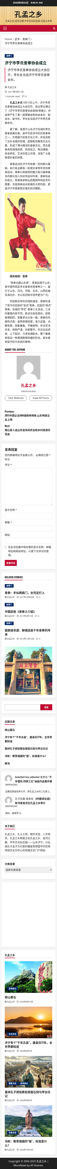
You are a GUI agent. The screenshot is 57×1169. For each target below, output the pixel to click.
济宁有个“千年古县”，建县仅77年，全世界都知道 (28, 1044)
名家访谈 (12, 1132)
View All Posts (41, 398)
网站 (7, 535)
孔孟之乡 (28, 14)
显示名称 (11, 510)
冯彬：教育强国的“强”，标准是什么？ (26, 756)
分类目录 (10, 864)
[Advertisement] (28, 913)
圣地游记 (12, 988)
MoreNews (19, 1165)
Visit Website (16, 398)
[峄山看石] (28, 977)
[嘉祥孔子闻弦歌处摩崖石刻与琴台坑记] (28, 1072)
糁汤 (7, 763)
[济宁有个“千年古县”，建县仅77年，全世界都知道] (28, 1022)
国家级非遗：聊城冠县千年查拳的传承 (27, 632)
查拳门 (9, 55)
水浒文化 (12, 1034)
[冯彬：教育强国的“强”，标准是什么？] (28, 1121)
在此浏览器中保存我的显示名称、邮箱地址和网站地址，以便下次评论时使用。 (29, 551)
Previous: (27, 415)
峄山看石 (10, 730)
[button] (5, 28)
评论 (8, 464)
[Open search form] (54, 28)
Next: (27, 430)
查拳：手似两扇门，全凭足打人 (25, 593)
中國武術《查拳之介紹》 (20, 611)
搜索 (46, 707)
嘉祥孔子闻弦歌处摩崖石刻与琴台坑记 (26, 748)
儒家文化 (12, 1083)
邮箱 (8, 522)
